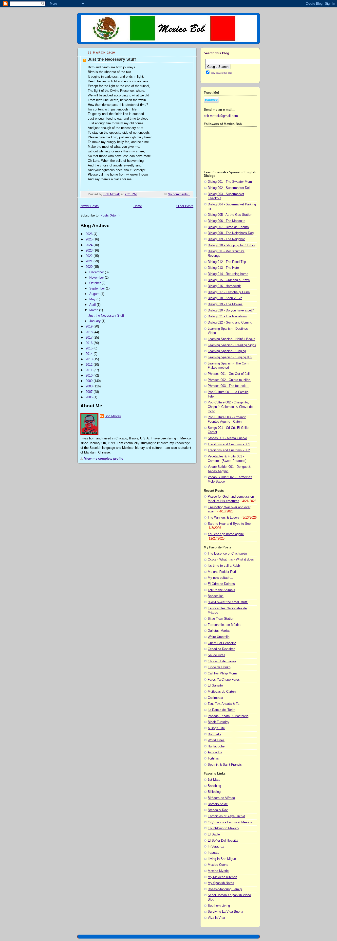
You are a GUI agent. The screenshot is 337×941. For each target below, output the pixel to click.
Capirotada (215, 698)
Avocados (215, 752)
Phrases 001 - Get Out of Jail (229, 374)
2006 (90, 397)
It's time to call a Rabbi (224, 565)
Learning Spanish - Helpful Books (231, 339)
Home (137, 206)
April (93, 305)
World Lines (216, 740)
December (97, 272)
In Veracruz (216, 846)
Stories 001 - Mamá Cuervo (227, 438)
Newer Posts (89, 206)
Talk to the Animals (221, 590)
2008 (90, 386)
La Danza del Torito (221, 710)
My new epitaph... (220, 577)
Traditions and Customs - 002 (229, 450)
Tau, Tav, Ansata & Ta (223, 704)
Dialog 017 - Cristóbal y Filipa (229, 292)
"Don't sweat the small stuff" (228, 602)
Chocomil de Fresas (222, 661)
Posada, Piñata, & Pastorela (228, 716)
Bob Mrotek (113, 416)
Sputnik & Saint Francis (225, 764)
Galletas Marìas (219, 631)
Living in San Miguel (222, 859)
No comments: (179, 194)
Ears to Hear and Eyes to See (229, 523)
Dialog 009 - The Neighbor (226, 239)
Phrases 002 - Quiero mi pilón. (229, 380)
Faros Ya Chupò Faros (224, 679)
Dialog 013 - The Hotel (224, 268)
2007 (90, 392)
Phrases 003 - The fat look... (228, 386)
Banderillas (216, 596)
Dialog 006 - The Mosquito (226, 221)
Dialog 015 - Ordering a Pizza (229, 280)
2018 (90, 332)
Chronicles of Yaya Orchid (226, 816)
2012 (90, 364)
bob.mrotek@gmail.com (221, 116)
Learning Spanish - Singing (227, 351)
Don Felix (214, 734)
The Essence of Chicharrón (227, 553)
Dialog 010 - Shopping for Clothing (232, 245)
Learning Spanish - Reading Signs (232, 345)
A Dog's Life (216, 728)
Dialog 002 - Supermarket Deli (229, 188)
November (97, 277)
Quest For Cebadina (222, 643)
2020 (90, 267)
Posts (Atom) (109, 215)
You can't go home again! (226, 534)
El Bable (214, 834)
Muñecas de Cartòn (222, 691)
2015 (90, 348)
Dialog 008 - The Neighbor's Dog (231, 233)
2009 (90, 381)
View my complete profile (103, 458)
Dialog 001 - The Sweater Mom (230, 181)
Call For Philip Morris (223, 673)
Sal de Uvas (216, 655)
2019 (90, 326)
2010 (90, 375)
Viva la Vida (216, 918)
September (97, 288)
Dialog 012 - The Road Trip (227, 262)
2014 (90, 354)
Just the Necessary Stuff (112, 59)
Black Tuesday (218, 722)
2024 (90, 245)
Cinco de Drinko (219, 667)
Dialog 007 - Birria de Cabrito (228, 227)
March (94, 310)
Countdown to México (223, 828)
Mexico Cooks (218, 865)
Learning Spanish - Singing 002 (230, 357)
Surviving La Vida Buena (225, 911)
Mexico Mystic (218, 871)
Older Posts (184, 206)
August (94, 294)
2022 (90, 256)
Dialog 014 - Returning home (228, 274)
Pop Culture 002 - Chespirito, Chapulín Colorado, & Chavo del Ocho (230, 407)
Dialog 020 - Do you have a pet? (231, 310)
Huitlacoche (216, 746)
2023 (90, 250)
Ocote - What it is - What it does (231, 559)
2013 (90, 359)
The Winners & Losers (224, 517)
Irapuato (213, 852)
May (92, 299)
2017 (90, 337)
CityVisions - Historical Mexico (230, 822)
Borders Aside (218, 804)
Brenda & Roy (218, 810)
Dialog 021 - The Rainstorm (227, 316)
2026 (90, 234)
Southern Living (219, 905)
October (95, 283)
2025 (90, 239)
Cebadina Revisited (221, 649)
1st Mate (214, 779)
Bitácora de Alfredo (221, 798)
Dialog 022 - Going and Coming (230, 322)
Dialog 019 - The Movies (225, 304)
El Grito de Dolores (221, 584)
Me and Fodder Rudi (222, 572)
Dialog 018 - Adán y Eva (225, 298)
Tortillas (213, 758)
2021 (90, 261)
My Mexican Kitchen (222, 877)
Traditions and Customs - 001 (229, 444)
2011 (90, 370)
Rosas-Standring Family (225, 889)
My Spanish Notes (221, 883)
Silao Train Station (221, 618)
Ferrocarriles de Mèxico (224, 625)
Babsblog (214, 786)
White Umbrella (218, 637)
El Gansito (215, 685)
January (95, 321)
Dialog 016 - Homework (224, 286)
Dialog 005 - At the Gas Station (230, 215)
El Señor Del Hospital (223, 840)
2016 (90, 343)
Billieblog (214, 792)
